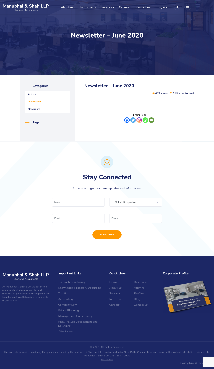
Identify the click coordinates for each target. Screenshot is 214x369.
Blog (137, 299)
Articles (32, 94)
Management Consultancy (75, 316)
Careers (124, 7)
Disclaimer (107, 359)
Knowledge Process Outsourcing (80, 288)
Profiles (139, 293)
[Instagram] (139, 121)
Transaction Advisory (72, 282)
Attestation (65, 331)
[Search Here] (177, 7)
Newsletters (35, 101)
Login (161, 7)
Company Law (67, 305)
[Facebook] (127, 121)
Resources (141, 282)
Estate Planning (68, 310)
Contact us (143, 7)
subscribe (107, 234)
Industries (87, 7)
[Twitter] (133, 121)
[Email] (151, 121)
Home (113, 282)
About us (67, 7)
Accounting (65, 299)
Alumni (139, 288)
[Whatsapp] (145, 121)
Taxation (63, 293)
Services (106, 7)
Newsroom (34, 109)
